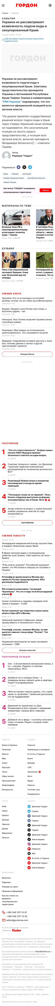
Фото (30, 776)
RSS (33, 853)
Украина (15, 174)
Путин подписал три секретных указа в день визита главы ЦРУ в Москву (25, 611)
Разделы (31, 740)
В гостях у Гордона (36, 754)
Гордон (5, 13)
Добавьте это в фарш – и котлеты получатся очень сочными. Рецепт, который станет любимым (30, 722)
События (15, 13)
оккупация (26, 174)
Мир (4, 758)
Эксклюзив (32, 772)
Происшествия (8, 781)
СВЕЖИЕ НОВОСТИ (13, 535)
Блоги (30, 758)
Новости (6, 740)
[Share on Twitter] (24, 167)
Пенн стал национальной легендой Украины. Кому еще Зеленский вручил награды (15, 273)
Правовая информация (12, 891)
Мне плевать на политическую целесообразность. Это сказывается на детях (25, 331)
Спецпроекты (34, 794)
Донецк (5, 820)
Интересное (7, 789)
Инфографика (8, 785)
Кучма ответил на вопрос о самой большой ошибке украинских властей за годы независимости (30, 511)
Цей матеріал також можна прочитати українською (24, 40)
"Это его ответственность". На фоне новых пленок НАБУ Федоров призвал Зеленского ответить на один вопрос (30, 453)
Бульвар (8, 248)
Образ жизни (8, 776)
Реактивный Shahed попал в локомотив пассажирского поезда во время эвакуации (28, 483)
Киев (4, 806)
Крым (5, 174)
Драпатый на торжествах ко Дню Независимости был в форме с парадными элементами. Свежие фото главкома (29, 708)
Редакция (6, 882)
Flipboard (36, 849)
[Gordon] (26, 5)
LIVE (29, 767)
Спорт (4, 763)
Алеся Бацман (38, 839)
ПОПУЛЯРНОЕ (10, 443)
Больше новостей (27, 650)
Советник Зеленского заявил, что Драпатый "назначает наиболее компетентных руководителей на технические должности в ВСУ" (30, 468)
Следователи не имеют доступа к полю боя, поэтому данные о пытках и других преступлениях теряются (27, 343)
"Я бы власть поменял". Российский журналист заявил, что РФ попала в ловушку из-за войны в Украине (26, 567)
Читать (45, 190)
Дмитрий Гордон (39, 806)
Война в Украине (9, 745)
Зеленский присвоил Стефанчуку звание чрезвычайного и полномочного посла (22, 621)
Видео (30, 781)
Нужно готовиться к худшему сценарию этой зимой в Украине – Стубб (24, 602)
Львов (4, 811)
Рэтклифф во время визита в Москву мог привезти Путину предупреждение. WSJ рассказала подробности (23, 579)
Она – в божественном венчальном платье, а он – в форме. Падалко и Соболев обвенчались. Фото (30, 666)
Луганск (5, 837)
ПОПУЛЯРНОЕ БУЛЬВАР (16, 656)
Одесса (5, 815)
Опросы (31, 785)
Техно (4, 772)
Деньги (5, 754)
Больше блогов (27, 354)
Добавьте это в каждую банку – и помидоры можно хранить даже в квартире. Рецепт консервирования (30, 680)
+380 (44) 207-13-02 (17, 916)
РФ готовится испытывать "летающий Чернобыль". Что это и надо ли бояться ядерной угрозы (27, 591)
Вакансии (6, 878)
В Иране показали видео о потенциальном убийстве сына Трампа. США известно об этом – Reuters (26, 555)
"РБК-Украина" (12, 101)
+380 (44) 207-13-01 (16, 912)
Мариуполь (7, 833)
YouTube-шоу (34, 789)
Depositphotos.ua (42, 951)
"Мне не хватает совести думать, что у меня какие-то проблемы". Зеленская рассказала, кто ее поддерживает (30, 694)
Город (4, 801)
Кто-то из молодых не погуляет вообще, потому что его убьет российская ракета (27, 299)
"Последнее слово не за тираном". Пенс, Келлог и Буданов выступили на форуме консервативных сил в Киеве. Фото (29, 497)
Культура (6, 767)
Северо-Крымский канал (13, 178)
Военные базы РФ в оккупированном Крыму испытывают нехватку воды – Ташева (15, 231)
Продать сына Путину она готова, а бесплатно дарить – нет (24, 310)
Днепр (5, 829)
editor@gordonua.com (17, 920)
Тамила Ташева (9, 182)
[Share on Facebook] (18, 167)
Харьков (5, 824)
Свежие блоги (11, 293)
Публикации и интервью (39, 749)
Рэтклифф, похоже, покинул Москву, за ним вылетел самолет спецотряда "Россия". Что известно (25, 632)
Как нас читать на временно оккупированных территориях (10, 900)
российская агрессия (36, 178)
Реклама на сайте (10, 887)
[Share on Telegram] (30, 167)
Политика (6, 749)
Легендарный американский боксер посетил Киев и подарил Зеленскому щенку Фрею (27, 544)
